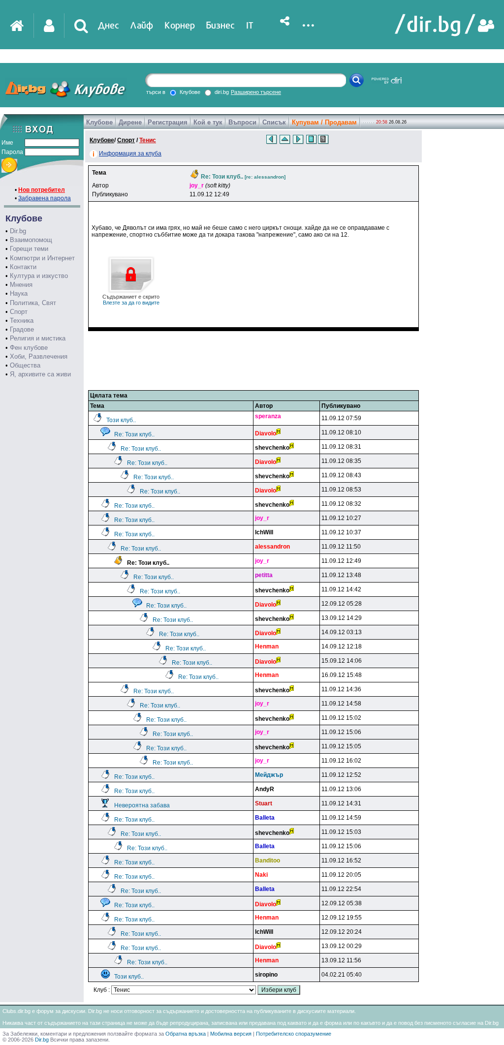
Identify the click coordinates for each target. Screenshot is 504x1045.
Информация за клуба (130, 153)
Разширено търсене (256, 92)
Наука (19, 293)
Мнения (21, 284)
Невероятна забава (142, 805)
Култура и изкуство (39, 275)
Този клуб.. (121, 420)
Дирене (130, 122)
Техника (21, 320)
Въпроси (242, 122)
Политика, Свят (33, 303)
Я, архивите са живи (40, 374)
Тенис (147, 140)
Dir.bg (18, 231)
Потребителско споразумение (293, 1034)
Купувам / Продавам (324, 122)
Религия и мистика (37, 338)
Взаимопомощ (31, 240)
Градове (22, 329)
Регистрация (168, 122)
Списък (274, 122)
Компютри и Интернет (42, 258)
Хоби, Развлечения (38, 356)
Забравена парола (44, 198)
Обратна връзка (185, 1034)
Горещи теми (29, 248)
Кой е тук (207, 122)
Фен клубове (29, 347)
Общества (25, 365)
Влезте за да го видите (130, 300)
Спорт (19, 311)
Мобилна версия (231, 1034)
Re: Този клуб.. (134, 434)
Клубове (99, 122)
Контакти (23, 267)
